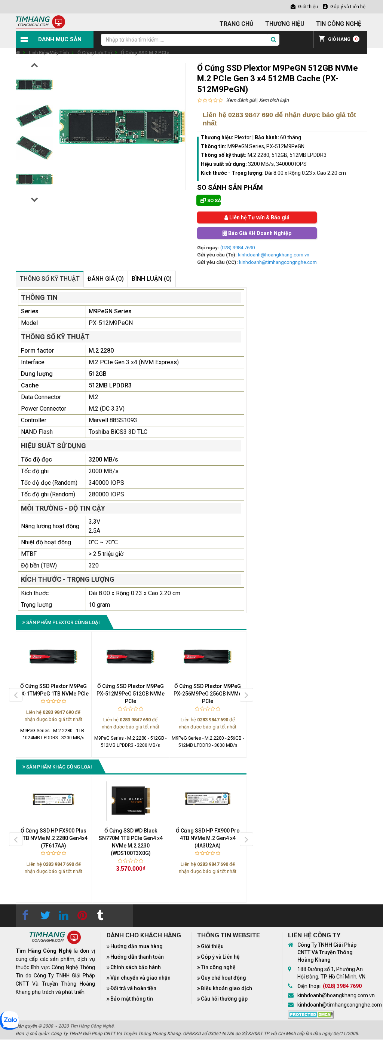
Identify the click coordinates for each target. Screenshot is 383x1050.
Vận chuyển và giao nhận (140, 978)
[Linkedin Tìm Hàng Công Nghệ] (62, 915)
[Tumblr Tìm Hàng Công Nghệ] (100, 915)
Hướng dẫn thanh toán (137, 957)
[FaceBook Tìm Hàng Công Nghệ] (25, 915)
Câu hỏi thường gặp (224, 999)
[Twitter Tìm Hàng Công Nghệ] (44, 915)
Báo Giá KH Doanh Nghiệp (259, 233)
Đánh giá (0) (106, 278)
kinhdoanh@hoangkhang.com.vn (273, 255)
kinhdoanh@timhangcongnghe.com (278, 262)
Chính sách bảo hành (135, 967)
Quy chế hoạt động (223, 978)
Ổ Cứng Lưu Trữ (94, 52)
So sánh (213, 200)
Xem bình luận (274, 100)
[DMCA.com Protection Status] (311, 1014)
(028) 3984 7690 (237, 247)
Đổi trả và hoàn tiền (133, 988)
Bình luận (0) (152, 278)
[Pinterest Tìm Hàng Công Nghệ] (81, 915)
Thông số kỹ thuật (50, 278)
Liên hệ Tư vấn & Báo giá (258, 217)
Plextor (243, 137)
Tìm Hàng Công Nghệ (91, 1026)
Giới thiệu (212, 946)
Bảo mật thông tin (131, 999)
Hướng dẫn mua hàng (136, 946)
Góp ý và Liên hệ (220, 957)
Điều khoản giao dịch (226, 988)
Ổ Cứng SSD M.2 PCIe (145, 52)
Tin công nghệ (218, 967)
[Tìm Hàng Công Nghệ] (40, 21)
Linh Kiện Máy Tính (49, 52)
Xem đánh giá (240, 100)
